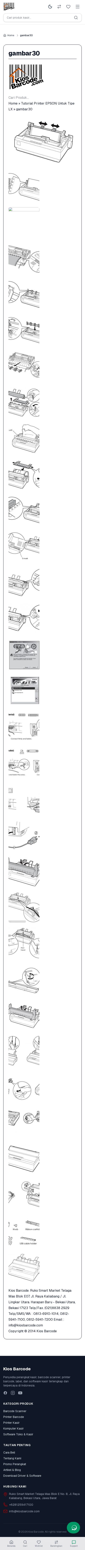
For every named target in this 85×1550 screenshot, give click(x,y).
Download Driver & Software (22, 1476)
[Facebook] (5, 1393)
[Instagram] (13, 1393)
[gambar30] (42, 141)
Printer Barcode (13, 1417)
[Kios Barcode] (42, 77)
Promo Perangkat (14, 1464)
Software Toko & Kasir (18, 1434)
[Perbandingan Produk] (59, 7)
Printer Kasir (11, 1423)
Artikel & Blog (12, 1470)
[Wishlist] (68, 7)
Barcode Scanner (14, 1411)
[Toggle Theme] (50, 7)
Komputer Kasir (13, 1428)
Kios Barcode (47, 1331)
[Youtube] (20, 1393)
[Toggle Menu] (77, 6)
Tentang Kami (12, 1458)
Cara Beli (9, 1452)
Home (10, 35)
